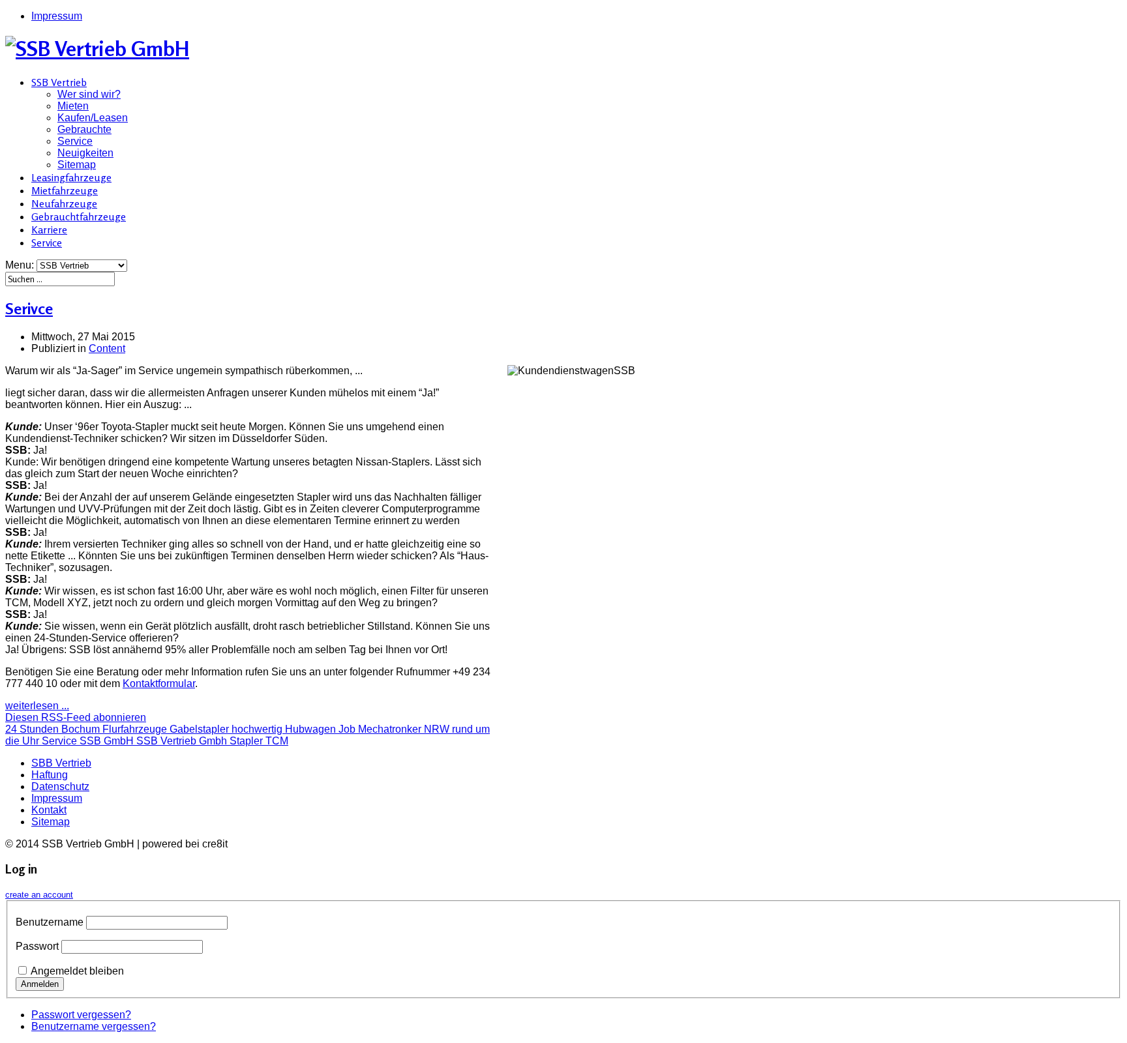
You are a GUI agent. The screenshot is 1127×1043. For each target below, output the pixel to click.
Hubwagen (311, 729)
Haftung (49, 774)
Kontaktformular (159, 683)
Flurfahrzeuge (136, 729)
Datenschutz (60, 786)
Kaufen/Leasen (92, 117)
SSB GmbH (108, 740)
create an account (39, 895)
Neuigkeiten (85, 152)
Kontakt (49, 809)
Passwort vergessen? (81, 1014)
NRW (438, 729)
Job (348, 729)
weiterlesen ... (37, 705)
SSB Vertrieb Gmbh (183, 740)
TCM (276, 740)
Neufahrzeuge (64, 203)
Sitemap (76, 164)
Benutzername (49, 922)
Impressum (56, 16)
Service (75, 141)
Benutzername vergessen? (93, 1026)
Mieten (73, 105)
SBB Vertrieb (61, 763)
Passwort (37, 946)
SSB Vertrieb (59, 82)
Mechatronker (391, 729)
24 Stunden (33, 729)
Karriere (49, 229)
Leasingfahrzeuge (71, 177)
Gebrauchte (84, 129)
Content (107, 348)
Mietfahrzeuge (64, 190)
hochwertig (258, 729)
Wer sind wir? (89, 94)
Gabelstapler (201, 729)
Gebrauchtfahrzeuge (78, 216)
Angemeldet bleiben (77, 971)
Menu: (21, 265)
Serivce (29, 308)
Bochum (81, 729)
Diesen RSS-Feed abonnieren (75, 717)
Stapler (247, 740)
